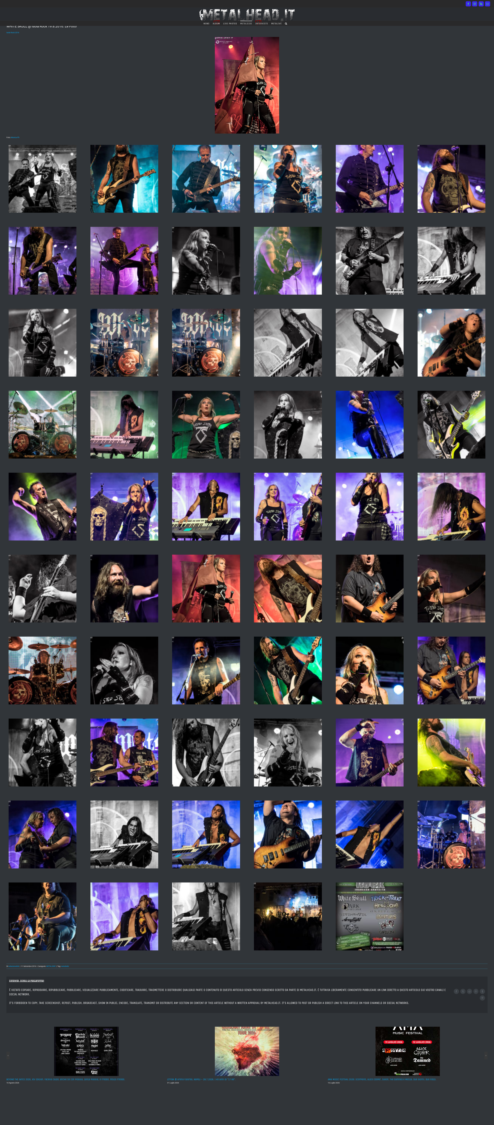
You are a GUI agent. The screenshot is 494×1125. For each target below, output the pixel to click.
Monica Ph (15, 137)
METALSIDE (51, 966)
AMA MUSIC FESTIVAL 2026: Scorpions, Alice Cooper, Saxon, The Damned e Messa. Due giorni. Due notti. (221, 1079)
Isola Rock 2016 (12, 33)
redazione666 (13, 966)
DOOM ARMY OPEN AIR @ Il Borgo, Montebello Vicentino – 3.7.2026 (362, 1079)
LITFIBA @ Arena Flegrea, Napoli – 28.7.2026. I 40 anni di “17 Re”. (40, 1079)
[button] (286, 23)
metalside (65, 966)
